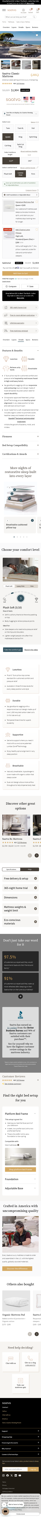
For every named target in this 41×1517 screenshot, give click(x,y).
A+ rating (12, 1027)
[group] (20, 45)
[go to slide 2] (15, 64)
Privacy (4, 1485)
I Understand (20, 1514)
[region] (20, 526)
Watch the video (31, 650)
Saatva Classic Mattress (23, 22)
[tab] (29, 869)
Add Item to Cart (20, 273)
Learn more (6, 281)
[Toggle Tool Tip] (18, 1145)
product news (28, 1461)
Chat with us (6, 1415)
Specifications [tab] (11, 869)
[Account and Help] (23, 10)
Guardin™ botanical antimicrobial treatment (21, 420)
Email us (5, 1419)
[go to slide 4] (23, 536)
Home (4, 22)
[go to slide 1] (5, 64)
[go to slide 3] (26, 64)
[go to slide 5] (26, 536)
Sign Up (33, 1469)
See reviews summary (13, 1084)
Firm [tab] (32, 586)
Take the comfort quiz (13, 650)
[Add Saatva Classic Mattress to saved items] (37, 35)
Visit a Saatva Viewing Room (11, 1423)
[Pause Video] (5, 578)
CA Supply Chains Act (8, 1488)
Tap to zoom (29, 51)
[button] (20, 114)
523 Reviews (22, 842)
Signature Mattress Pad (25, 202)
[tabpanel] (20, 615)
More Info (30, 3)
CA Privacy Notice (7, 1491)
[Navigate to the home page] (12, 10)
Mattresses (11, 22)
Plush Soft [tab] (9, 586)
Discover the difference (17, 1268)
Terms (4, 1482)
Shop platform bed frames (20, 1169)
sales (21, 1461)
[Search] (34, 17)
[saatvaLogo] (6, 1403)
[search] (19, 17)
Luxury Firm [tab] (20, 586)
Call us (4, 1411)
